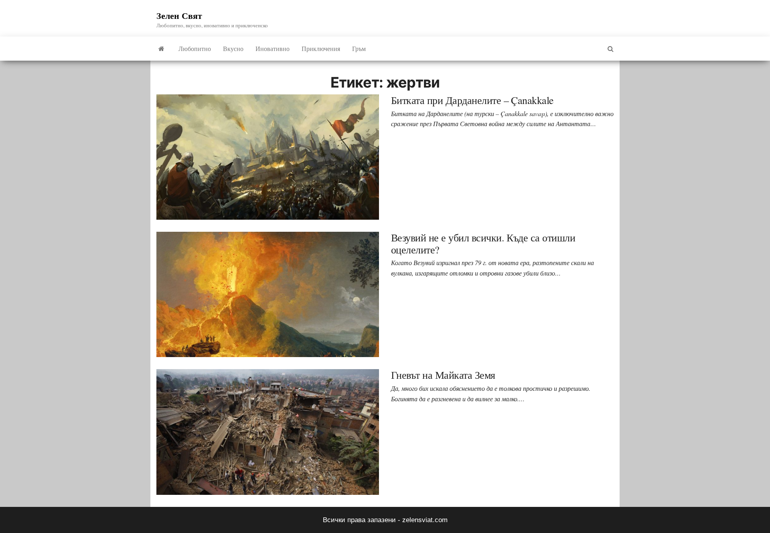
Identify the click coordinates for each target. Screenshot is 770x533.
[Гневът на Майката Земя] (267, 431)
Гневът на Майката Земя (443, 375)
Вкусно (233, 48)
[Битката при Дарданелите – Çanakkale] (267, 157)
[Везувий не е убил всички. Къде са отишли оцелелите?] (267, 294)
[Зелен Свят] (161, 49)
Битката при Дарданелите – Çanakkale (472, 100)
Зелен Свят (179, 15)
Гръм (359, 48)
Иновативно (272, 48)
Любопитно (194, 48)
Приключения (321, 48)
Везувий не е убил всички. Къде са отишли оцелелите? (483, 243)
